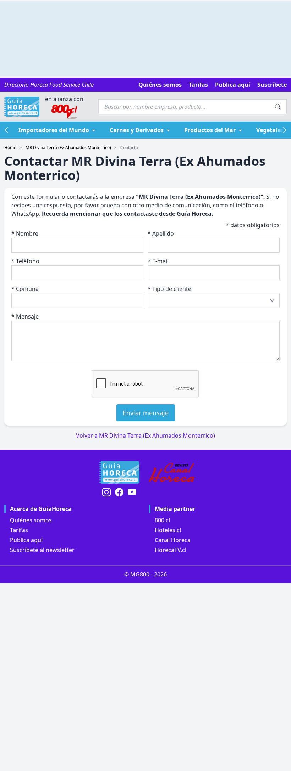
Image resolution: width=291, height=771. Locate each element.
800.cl (162, 520)
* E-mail (158, 261)
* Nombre (24, 233)
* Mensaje (25, 316)
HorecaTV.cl (170, 550)
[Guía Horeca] (21, 107)
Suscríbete (272, 85)
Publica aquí (232, 85)
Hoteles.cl (168, 530)
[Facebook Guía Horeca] (119, 492)
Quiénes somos (160, 85)
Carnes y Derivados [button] (137, 130)
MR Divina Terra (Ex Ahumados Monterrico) (68, 148)
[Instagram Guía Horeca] (106, 492)
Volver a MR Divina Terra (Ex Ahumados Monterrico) (145, 435)
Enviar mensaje (146, 413)
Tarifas (198, 85)
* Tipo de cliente (169, 289)
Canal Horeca (173, 540)
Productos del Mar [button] (210, 130)
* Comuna (25, 289)
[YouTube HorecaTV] (132, 492)
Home (10, 148)
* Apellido (161, 233)
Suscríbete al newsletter (42, 550)
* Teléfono (25, 261)
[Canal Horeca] (171, 472)
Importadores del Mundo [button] (53, 130)
